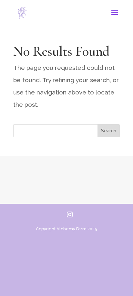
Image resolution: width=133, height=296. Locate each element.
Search (108, 130)
